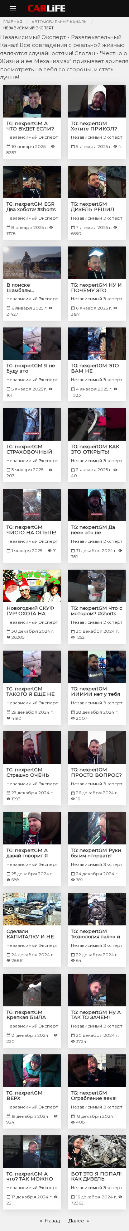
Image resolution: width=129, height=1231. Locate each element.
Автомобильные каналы (59, 22)
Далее (76, 1220)
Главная (12, 22)
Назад (52, 1220)
